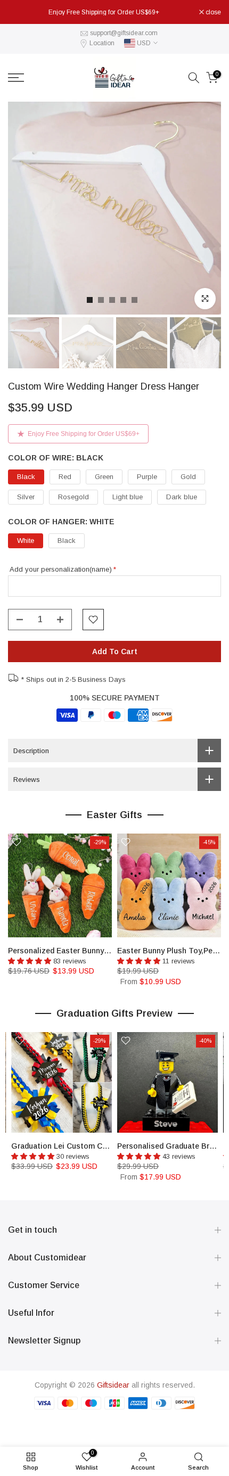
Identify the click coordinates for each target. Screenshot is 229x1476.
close (212, 12)
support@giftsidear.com (124, 33)
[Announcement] (103, 12)
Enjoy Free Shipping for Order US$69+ (84, 434)
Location (101, 43)
